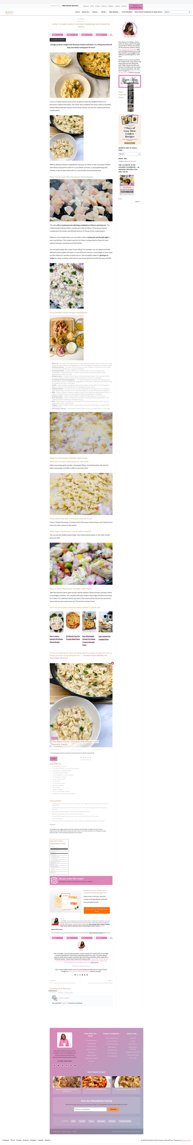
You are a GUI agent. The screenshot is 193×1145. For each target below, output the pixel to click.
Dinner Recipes (91, 1046)
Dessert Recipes (91, 1055)
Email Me (124, 6)
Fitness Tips (91, 1061)
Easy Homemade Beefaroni (96, 1089)
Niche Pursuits (63, 925)
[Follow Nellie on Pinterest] (87, 975)
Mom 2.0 (81, 925)
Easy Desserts (112, 1047)
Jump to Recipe (58, 40)
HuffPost (70, 925)
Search (120, 199)
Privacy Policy (56, 1131)
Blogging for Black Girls (133, 1052)
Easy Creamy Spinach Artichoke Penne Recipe (56, 639)
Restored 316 (186, 1140)
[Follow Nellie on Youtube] (82, 975)
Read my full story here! (56, 929)
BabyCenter (75, 925)
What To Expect (101, 924)
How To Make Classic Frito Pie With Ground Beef (62, 982)
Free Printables (127, 12)
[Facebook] (54, 1065)
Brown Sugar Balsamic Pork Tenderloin (66, 1090)
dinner (79, 21)
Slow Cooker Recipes (112, 1038)
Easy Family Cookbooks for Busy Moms (148, 12)
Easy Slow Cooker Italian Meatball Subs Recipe (100, 982)
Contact (133, 1041)
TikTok (92, 6)
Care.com (97, 925)
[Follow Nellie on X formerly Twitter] (77, 975)
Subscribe (113, 1109)
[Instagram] (70, 1065)
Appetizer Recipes (91, 1049)
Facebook (86, 6)
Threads (97, 6)
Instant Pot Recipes (112, 1044)
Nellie (78, 30)
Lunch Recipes (91, 1043)
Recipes (83, 21)
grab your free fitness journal (96, 932)
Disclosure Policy (66, 1131)
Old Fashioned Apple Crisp (126, 1089)
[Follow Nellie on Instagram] (80, 975)
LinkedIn (117, 6)
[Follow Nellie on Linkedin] (85, 975)
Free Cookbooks (112, 1056)
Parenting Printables (91, 1058)
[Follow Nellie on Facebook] (75, 975)
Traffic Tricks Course (133, 1055)
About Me (133, 1038)
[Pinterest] (66, 1065)
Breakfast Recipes (91, 1040)
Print (53, 759)
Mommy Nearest (87, 925)
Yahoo (90, 924)
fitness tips (132, 49)
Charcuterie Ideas (112, 1050)
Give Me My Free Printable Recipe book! (96, 910)
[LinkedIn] (75, 1065)
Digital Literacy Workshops (133, 1048)
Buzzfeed (94, 924)
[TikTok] (58, 1065)
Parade (93, 925)
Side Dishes (91, 1052)
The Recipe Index (136, 7)
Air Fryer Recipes (112, 1041)
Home (77, 12)
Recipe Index (133, 1058)
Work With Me (133, 1044)
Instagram (111, 6)
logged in (64, 1003)
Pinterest (103, 6)
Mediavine (107, 924)
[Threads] (62, 1065)
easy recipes (122, 49)
